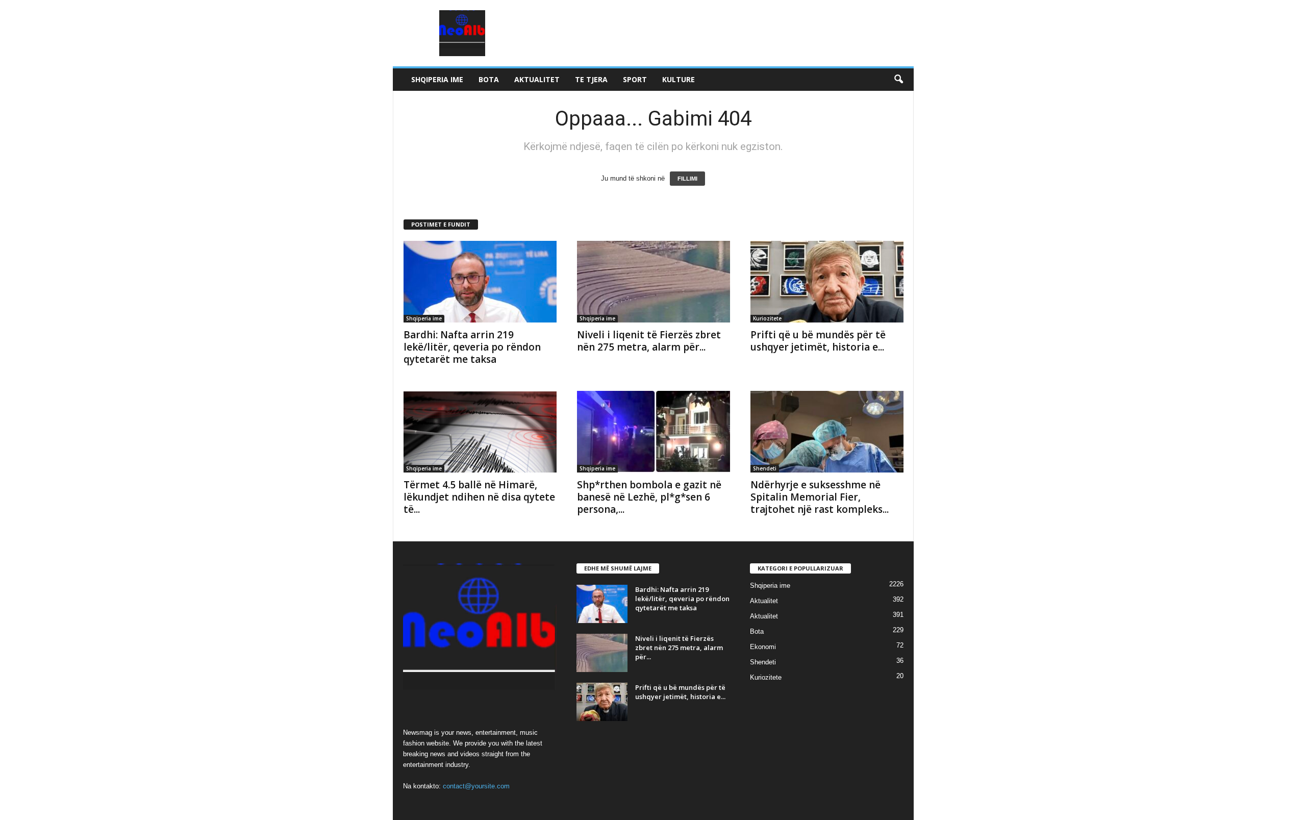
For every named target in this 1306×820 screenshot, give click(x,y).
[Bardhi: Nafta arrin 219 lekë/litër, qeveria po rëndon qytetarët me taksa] (480, 281)
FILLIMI (687, 179)
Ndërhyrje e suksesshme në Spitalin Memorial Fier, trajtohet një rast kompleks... (819, 497)
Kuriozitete (767, 318)
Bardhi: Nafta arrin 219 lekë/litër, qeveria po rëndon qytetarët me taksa (472, 347)
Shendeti (764, 468)
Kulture (678, 79)
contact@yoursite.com (476, 786)
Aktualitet (537, 79)
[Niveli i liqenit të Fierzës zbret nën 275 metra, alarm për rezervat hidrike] (653, 281)
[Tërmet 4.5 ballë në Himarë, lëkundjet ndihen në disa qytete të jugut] (480, 432)
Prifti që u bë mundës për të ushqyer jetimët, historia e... (818, 341)
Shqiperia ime (437, 79)
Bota (489, 79)
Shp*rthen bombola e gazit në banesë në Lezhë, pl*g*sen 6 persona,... (649, 497)
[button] (898, 79)
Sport (635, 79)
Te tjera (591, 79)
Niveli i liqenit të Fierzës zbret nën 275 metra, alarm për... (649, 341)
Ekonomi (763, 647)
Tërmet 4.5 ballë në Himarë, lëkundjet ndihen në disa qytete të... (479, 497)
